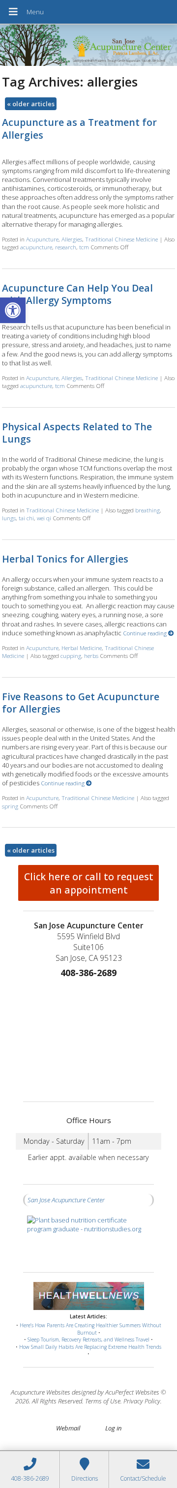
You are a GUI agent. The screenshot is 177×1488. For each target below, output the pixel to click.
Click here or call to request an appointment (88, 883)
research (65, 247)
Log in (113, 1428)
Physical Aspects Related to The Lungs (77, 433)
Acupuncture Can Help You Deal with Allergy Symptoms (77, 294)
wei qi (44, 518)
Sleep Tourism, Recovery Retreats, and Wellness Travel (88, 1339)
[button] (13, 310)
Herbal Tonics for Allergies (65, 558)
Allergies (71, 239)
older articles (31, 103)
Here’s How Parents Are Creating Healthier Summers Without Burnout (90, 1329)
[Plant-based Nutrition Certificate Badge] (88, 1239)
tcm (84, 247)
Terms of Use (102, 1401)
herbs (91, 655)
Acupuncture (42, 239)
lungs (9, 518)
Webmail (68, 1428)
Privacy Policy (141, 1401)
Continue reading (145, 633)
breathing (147, 510)
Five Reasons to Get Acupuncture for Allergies (80, 702)
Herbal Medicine (81, 648)
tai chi (26, 518)
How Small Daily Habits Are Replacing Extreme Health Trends (90, 1346)
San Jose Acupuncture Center (66, 1199)
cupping (70, 655)
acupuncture (36, 247)
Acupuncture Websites (40, 1392)
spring (10, 806)
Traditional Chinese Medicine (121, 239)
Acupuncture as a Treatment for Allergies (79, 128)
